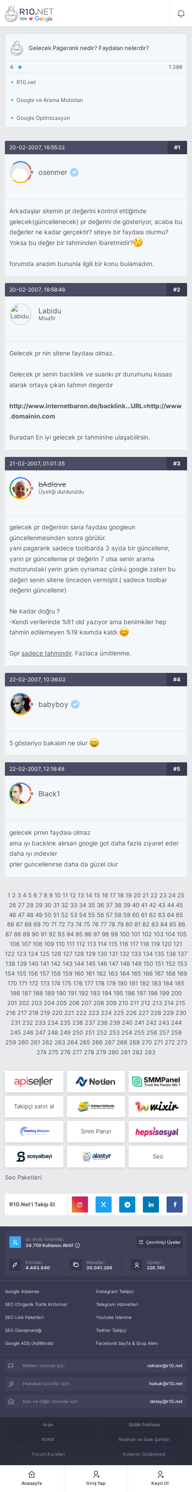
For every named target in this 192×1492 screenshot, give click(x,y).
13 (81, 895)
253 (114, 1032)
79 (120, 924)
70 (45, 924)
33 (73, 905)
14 (89, 895)
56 (100, 914)
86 (181, 924)
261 (35, 1042)
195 (118, 993)
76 (95, 924)
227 (143, 1012)
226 (131, 1012)
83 (155, 924)
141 (44, 963)
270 (147, 1042)
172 (33, 983)
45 (179, 905)
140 (33, 963)
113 (91, 943)
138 (10, 963)
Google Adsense (22, 1291)
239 (114, 1022)
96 (88, 934)
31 (56, 905)
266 (97, 1042)
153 (182, 963)
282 (137, 1052)
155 (21, 973)
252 (101, 1032)
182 (145, 983)
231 (16, 1022)
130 (102, 953)
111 (71, 943)
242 (151, 1022)
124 (33, 953)
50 (47, 914)
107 (26, 943)
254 (126, 1032)
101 (135, 934)
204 (49, 1002)
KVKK (48, 1439)
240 (127, 1022)
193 (95, 993)
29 (38, 905)
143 (67, 963)
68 (28, 924)
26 (12, 905)
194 (107, 993)
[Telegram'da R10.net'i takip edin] (127, 1204)
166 (148, 973)
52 (64, 914)
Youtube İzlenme (114, 1317)
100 (124, 934)
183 (156, 983)
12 (73, 895)
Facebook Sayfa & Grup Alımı (127, 1343)
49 (38, 914)
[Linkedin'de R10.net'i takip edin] (151, 1204)
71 (54, 924)
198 (153, 993)
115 (113, 943)
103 (158, 934)
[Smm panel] (158, 1081)
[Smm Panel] (34, 1081)
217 (22, 1012)
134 (148, 953)
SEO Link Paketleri (24, 1317)
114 (102, 943)
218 (33, 1012)
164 (124, 973)
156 (33, 973)
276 (65, 1052)
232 (27, 1022)
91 (44, 934)
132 (124, 953)
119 (155, 943)
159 (67, 973)
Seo (158, 1156)
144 (79, 963)
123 (21, 953)
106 (15, 943)
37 (109, 905)
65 (179, 914)
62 (152, 914)
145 (91, 963)
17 (113, 895)
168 (170, 973)
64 (170, 914)
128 (79, 953)
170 (12, 983)
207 (86, 1002)
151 (159, 963)
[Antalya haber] (96, 1106)
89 (26, 934)
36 (100, 905)
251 (90, 1032)
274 (41, 1052)
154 (10, 973)
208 (98, 1002)
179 (111, 983)
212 (145, 1002)
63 (161, 914)
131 (113, 953)
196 (130, 993)
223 (93, 1012)
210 (123, 1002)
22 (154, 895)
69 (37, 924)
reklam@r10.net (165, 1365)
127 (67, 953)
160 (79, 973)
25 (180, 895)
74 (78, 924)
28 (29, 905)
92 (52, 934)
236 (77, 1022)
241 (139, 1022)
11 (65, 895)
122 (10, 953)
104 (170, 934)
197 (141, 993)
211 (134, 1002)
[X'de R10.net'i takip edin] (104, 1204)
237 (90, 1022)
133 (136, 953)
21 (145, 895)
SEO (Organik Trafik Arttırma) (36, 1304)
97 (96, 934)
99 (114, 934)
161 (90, 973)
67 (19, 924)
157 (44, 973)
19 (128, 895)
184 (168, 983)
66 (10, 924)
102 (147, 934)
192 (83, 993)
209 (111, 1002)
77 (103, 924)
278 (89, 1052)
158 (56, 973)
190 (61, 993)
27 (21, 905)
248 (52, 1032)
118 (144, 943)
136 (171, 953)
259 (10, 1042)
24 (171, 895)
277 (77, 1052)
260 (23, 1042)
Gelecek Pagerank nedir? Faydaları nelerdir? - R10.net (29, 13)
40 (135, 905)
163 (113, 973)
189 (49, 993)
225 (118, 1012)
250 (77, 1032)
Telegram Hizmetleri (117, 1304)
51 (56, 914)
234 (52, 1022)
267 (109, 1042)
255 (139, 1032)
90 (35, 934)
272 (170, 1042)
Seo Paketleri (23, 1177)
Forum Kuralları (48, 1454)
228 (155, 1012)
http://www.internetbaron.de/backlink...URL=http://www (95, 406)
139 (22, 963)
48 (29, 914)
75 (86, 924)
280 (113, 1052)
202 (24, 1002)
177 (88, 983)
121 (177, 943)
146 (102, 963)
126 (56, 953)
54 (82, 914)
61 (144, 914)
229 (168, 1012)
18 (120, 895)
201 (12, 1002)
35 (91, 905)
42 (152, 905)
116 (123, 943)
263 (59, 1042)
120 (166, 943)
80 (129, 924)
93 (61, 934)
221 (69, 1012)
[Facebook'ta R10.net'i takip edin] (175, 1204)
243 (164, 1022)
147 (113, 963)
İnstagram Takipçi (115, 1291)
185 (179, 983)
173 (45, 983)
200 (176, 993)
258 (176, 1032)
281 (125, 1052)
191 (72, 993)
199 (164, 993)
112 (80, 943)
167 (159, 973)
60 (135, 914)
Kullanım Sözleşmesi (144, 1454)
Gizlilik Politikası (144, 1424)
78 (112, 924)
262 (47, 1042)
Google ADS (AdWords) (29, 1343)
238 (102, 1022)
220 (57, 1012)
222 (81, 1012)
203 (36, 1002)
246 (28, 1032)
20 (137, 895)
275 (53, 1052)
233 (40, 1022)
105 (182, 934)
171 (23, 983)
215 (180, 1002)
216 (11, 1012)
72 (61, 924)
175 (66, 983)
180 (122, 983)
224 (106, 1012)
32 (64, 905)
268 (122, 1042)
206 (74, 1002)
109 (49, 943)
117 (134, 943)
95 (79, 934)
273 (182, 1042)
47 (21, 914)
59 (126, 914)
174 (55, 983)
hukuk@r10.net (166, 1383)
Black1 (49, 793)
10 (57, 895)
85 (172, 924)
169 (182, 973)
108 (37, 943)
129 (91, 953)
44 (170, 905)
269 (134, 1042)
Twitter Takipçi (111, 1330)
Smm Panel (96, 1131)
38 (117, 905)
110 (60, 943)
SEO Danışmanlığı (23, 1330)
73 (70, 924)
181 (133, 983)
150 (148, 963)
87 (8, 934)
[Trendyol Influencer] (158, 1106)
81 (137, 924)
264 (72, 1042)
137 (182, 953)
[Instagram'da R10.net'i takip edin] (80, 1204)
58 (117, 914)
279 (101, 1052)
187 (26, 993)
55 (91, 914)
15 (97, 895)
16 (105, 895)
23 (163, 895)
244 (176, 1022)
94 (70, 934)
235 (65, 1022)
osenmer (52, 172)
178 (99, 983)
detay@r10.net (166, 1401)
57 (109, 914)
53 (73, 914)
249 (65, 1032)
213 (157, 1002)
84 (163, 924)
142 (56, 963)
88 (17, 934)
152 (170, 963)
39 (126, 905)
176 (78, 983)
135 (159, 953)
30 (47, 905)
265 (84, 1042)
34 (82, 905)
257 (164, 1032)
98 (105, 934)
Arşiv (48, 1424)
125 (45, 953)
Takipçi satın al (34, 1106)
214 (169, 1002)
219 (45, 1012)
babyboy (53, 704)
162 (101, 973)
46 (12, 914)
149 (137, 963)
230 (180, 1012)
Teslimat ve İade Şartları (144, 1439)
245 (15, 1032)
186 (15, 993)
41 (144, 905)
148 (125, 963)
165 (136, 973)
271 (158, 1042)
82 (146, 924)
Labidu (49, 310)
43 (161, 905)
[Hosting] (96, 1081)
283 (150, 1052)
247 (40, 1032)
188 (38, 993)
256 (151, 1032)
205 (61, 1002)
